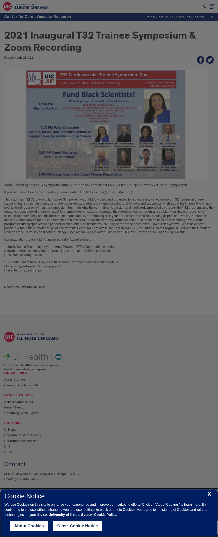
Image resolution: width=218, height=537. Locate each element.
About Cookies (29, 526)
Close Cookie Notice (77, 526)
